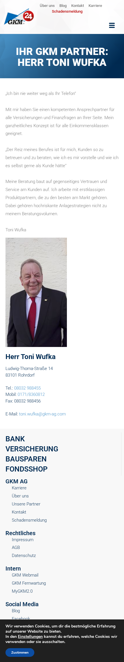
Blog (63, 5)
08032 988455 (27, 388)
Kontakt (77, 5)
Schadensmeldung (67, 11)
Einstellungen (30, 636)
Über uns (47, 5)
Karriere (95, 5)
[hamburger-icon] (112, 25)
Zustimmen (20, 652)
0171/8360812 (31, 394)
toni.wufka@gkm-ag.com (42, 414)
